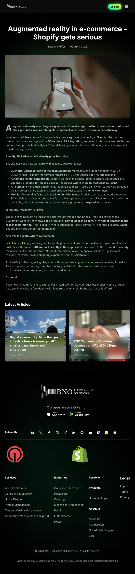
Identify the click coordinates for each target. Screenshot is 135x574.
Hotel (57, 521)
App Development (16, 488)
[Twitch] (98, 432)
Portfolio (94, 477)
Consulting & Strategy (18, 493)
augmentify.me (84, 262)
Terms (124, 491)
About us (94, 519)
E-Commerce (62, 516)
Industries (60, 477)
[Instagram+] (57, 432)
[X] (40, 432)
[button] (126, 6)
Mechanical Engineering (69, 504)
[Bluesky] (32, 432)
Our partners (96, 524)
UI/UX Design (13, 499)
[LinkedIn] (73, 432)
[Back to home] (17, 6)
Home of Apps (21, 243)
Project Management (17, 504)
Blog (91, 535)
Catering (59, 499)
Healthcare (61, 493)
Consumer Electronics (67, 488)
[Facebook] (49, 432)
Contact (114, 6)
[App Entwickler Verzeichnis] (115, 432)
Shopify (102, 137)
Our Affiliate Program (102, 530)
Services (10, 477)
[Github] (82, 432)
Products (95, 488)
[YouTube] (90, 432)
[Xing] (65, 432)
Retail (57, 510)
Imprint (124, 486)
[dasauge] (106, 432)
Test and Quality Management (23, 510)
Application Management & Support (27, 516)
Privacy (124, 497)
